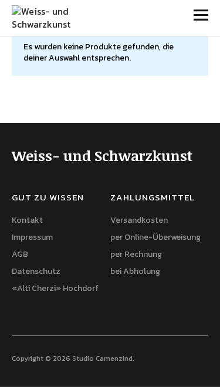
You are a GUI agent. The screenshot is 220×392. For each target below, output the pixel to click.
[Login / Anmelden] (168, 17)
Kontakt (27, 220)
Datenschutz (36, 271)
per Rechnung (136, 254)
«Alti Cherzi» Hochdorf (55, 288)
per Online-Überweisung (155, 237)
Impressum (32, 237)
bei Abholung (135, 271)
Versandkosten (139, 220)
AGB (20, 254)
